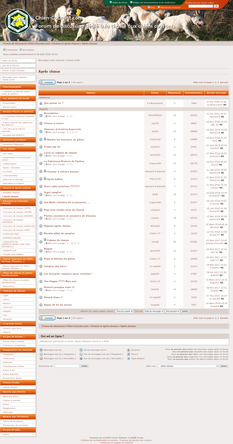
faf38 (155, 194)
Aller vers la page (203, 82)
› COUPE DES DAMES (13, 254)
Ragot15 (214, 283)
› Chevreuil (7, 307)
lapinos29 (214, 117)
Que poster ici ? (54, 103)
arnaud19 (155, 155)
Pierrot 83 (155, 179)
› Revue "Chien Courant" (13, 71)
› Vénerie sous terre (11, 328)
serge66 (155, 305)
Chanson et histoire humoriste (62, 129)
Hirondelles (51, 113)
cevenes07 (215, 196)
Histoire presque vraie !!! (59, 287)
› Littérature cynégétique (14, 345)
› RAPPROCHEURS (11, 238)
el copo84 (155, 266)
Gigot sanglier (52, 192)
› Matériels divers (10, 396)
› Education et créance (13, 183)
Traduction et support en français (116, 443)
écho (214, 141)
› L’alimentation (9, 164)
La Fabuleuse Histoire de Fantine (64, 161)
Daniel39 (215, 211)
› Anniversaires (9, 107)
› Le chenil (7, 172)
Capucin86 (155, 163)
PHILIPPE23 (155, 115)
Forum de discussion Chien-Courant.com (26, 43)
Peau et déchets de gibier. (60, 259)
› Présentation (9, 103)
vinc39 (155, 242)
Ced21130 (155, 139)
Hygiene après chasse (57, 226)
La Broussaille (155, 103)
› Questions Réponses (13, 144)
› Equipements (9, 408)
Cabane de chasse (58, 240)
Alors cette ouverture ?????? (62, 186)
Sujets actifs (73, 60)
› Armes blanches (10, 374)
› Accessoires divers (12, 378)
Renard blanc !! (53, 297)
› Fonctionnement (11, 87)
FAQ (152, 7)
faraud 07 (215, 235)
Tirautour (215, 268)
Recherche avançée (170, 7)
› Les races (7, 154)
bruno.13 (155, 281)
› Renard (6, 303)
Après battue (54, 179)
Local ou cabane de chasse (60, 153)
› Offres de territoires (12, 421)
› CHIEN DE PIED (10, 234)
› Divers (6, 434)
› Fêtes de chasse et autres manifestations (17, 274)
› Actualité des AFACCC (13, 135)
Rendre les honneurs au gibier (65, 139)
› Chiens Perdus (11, 382)
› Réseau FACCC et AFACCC (18, 111)
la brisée (215, 204)
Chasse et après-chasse (65, 43)
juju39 (155, 123)
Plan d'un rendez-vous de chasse (64, 210)
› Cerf (4, 315)
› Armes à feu (8, 370)
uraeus (155, 218)
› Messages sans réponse (14, 77)
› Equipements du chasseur (17, 350)
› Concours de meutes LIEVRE (17, 212)
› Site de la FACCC (10, 66)
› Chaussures (8, 358)
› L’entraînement (10, 176)
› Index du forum (9, 61)
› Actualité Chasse (11, 193)
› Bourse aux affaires (14, 392)
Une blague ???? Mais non (60, 281)
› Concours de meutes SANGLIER (18, 226)
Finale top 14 (52, 147)
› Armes (5, 404)
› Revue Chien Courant (13, 341)
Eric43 (214, 165)
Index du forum (119, 3)
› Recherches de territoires (15, 425)
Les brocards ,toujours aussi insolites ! (68, 274)
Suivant (224, 82)
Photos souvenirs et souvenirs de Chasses (70, 216)
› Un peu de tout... (11, 430)
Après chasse (89, 43)
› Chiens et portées (11, 400)
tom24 (155, 131)
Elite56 (215, 291)
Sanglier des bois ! (55, 266)
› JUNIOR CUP (9, 251)
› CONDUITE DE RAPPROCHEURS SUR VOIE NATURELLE (16, 244)
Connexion (11, 50)
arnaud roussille (215, 243)
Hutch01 (155, 147)
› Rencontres (8, 286)
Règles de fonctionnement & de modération (153, 3)
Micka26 (155, 226)
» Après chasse (10, 196)
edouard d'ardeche (155, 171)
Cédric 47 (155, 233)
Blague (48, 248)
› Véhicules (7, 362)
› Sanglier (6, 311)
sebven (215, 188)
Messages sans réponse (51, 60)
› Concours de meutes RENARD (17, 216)
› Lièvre (5, 299)
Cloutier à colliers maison (63, 171)
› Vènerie (6, 332)
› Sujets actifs (8, 80)
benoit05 (155, 251)
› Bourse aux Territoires (15, 417)
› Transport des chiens (13, 366)
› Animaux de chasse (13, 291)
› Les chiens (8, 149)
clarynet (155, 210)
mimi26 (155, 289)
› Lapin (5, 296)
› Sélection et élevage (12, 179)
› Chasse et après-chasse (16, 188)
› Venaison (7, 319)
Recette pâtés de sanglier (59, 233)
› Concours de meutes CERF (16, 230)
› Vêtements (7, 354)
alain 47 (214, 260)
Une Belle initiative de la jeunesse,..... (67, 202)
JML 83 (215, 125)
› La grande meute (12, 323)
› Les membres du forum (15, 98)
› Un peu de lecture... (13, 337)
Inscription (28, 50)
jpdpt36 (155, 274)
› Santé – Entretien (11, 168)
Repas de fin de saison (58, 305)
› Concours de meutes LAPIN (16, 208)
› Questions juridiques (14, 140)
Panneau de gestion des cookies (136, 440)
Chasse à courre (54, 123)
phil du (215, 252)
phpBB (106, 438)
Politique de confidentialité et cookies (99, 440)
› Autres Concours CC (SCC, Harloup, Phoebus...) (18, 260)
